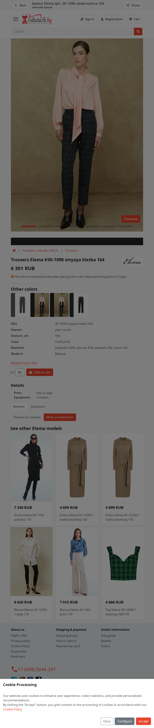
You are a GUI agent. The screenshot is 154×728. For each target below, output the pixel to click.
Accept (143, 721)
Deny (107, 721)
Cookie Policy (12, 709)
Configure (125, 721)
